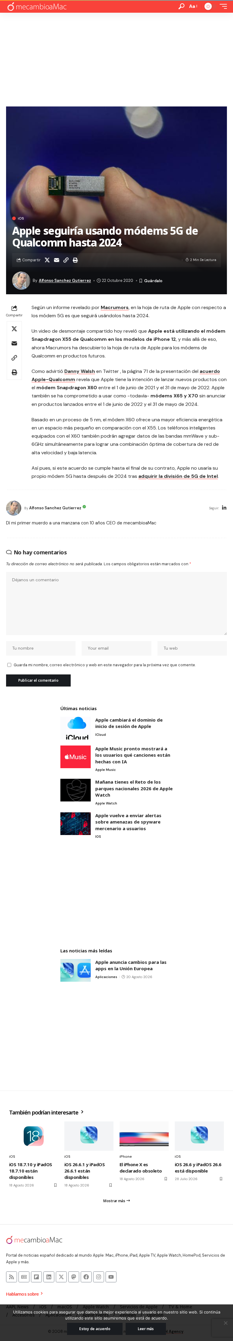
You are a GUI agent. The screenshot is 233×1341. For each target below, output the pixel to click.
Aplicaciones (106, 977)
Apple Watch (106, 803)
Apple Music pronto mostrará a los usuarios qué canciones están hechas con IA (132, 755)
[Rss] (11, 1276)
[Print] (75, 260)
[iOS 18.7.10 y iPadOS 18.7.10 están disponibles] (33, 1136)
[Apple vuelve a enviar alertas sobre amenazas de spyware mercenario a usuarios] (75, 823)
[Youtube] (111, 1276)
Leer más (146, 1328)
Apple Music (105, 770)
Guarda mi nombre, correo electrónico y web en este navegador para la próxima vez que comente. (105, 664)
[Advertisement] (116, 58)
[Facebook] (86, 1276)
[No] (225, 1323)
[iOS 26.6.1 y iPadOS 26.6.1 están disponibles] (88, 1136)
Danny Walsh (79, 371)
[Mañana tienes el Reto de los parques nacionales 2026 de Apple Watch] (75, 790)
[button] (181, 6)
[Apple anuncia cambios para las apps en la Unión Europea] (75, 970)
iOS (21, 218)
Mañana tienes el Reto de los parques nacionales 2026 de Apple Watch (134, 788)
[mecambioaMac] (36, 6)
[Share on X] (47, 260)
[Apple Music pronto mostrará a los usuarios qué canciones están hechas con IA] (75, 757)
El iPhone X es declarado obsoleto (141, 1167)
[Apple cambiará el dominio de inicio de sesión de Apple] (75, 728)
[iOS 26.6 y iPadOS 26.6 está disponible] (199, 1136)
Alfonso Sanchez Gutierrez (65, 280)
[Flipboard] (36, 1276)
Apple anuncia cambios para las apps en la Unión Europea (131, 965)
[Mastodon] (73, 1276)
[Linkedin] (48, 1276)
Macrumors (115, 307)
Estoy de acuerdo (94, 1328)
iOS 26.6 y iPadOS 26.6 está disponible (198, 1167)
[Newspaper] (24, 1276)
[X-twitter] (61, 1276)
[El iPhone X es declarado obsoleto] (144, 1136)
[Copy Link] (66, 260)
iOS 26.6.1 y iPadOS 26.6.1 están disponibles (84, 1170)
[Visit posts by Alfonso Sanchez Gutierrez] (13, 508)
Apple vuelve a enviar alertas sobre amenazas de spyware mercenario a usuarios (128, 821)
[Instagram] (98, 1276)
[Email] (56, 260)
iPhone (126, 1156)
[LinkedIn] (224, 508)
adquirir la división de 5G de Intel (178, 476)
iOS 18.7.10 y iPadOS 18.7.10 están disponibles (30, 1170)
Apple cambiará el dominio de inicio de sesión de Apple (129, 723)
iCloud (100, 734)
